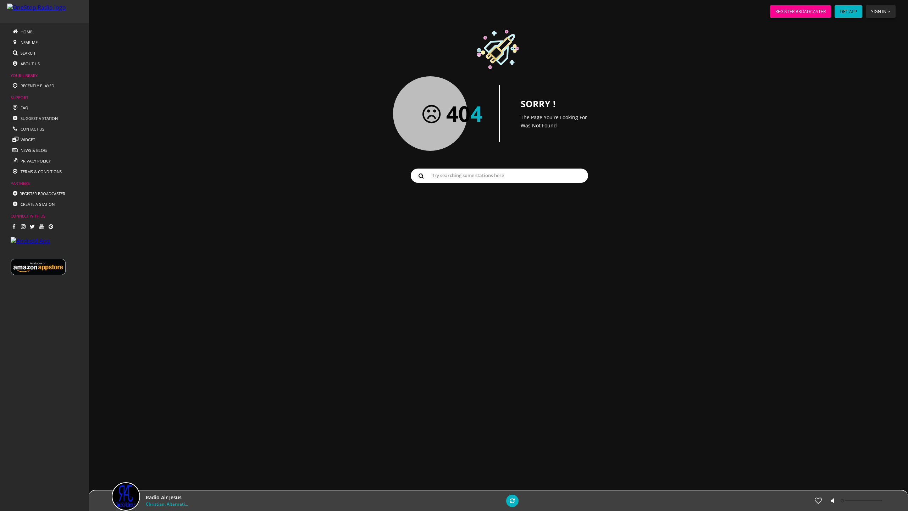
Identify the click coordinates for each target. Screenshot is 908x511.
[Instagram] (23, 226)
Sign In (878, 12)
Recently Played (37, 85)
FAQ (24, 107)
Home (26, 31)
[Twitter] (32, 226)
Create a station (37, 204)
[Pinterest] (51, 226)
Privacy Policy (35, 161)
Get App (848, 12)
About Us (30, 63)
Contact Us (32, 129)
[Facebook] (14, 226)
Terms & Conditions (41, 171)
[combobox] (499, 175)
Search (27, 53)
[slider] (862, 500)
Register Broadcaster (800, 12)
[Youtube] (41, 226)
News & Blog (33, 150)
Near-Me (29, 42)
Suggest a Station (39, 118)
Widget (27, 139)
